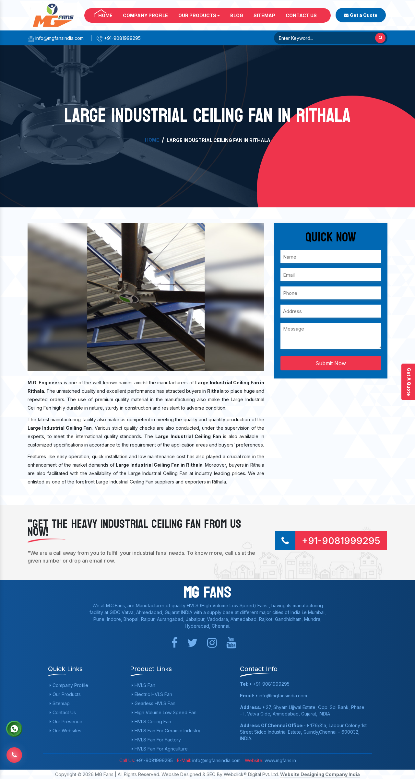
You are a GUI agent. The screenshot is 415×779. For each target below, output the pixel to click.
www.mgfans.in (279, 760)
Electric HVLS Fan (152, 694)
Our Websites (66, 730)
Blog (236, 15)
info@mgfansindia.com (59, 38)
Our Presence (66, 721)
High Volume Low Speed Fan (164, 712)
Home (105, 15)
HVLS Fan (144, 685)
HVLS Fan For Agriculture (160, 748)
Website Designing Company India (320, 774)
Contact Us (301, 15)
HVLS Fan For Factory (157, 739)
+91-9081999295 (122, 38)
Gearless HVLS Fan (154, 703)
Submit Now (330, 363)
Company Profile (145, 15)
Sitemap (264, 15)
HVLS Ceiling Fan (152, 721)
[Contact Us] (14, 754)
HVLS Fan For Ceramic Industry (166, 730)
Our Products (197, 15)
